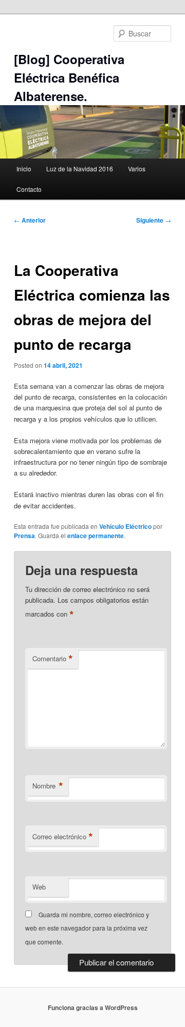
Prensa (24, 535)
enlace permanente (95, 535)
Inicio (23, 168)
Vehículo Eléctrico (125, 526)
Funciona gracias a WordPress (93, 1007)
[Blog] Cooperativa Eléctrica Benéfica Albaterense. (69, 77)
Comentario (52, 658)
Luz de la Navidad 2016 (79, 168)
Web (39, 887)
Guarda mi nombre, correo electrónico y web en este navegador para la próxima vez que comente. (87, 928)
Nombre (47, 786)
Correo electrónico (62, 836)
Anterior (30, 220)
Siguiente (153, 220)
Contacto (29, 189)
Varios (136, 168)
